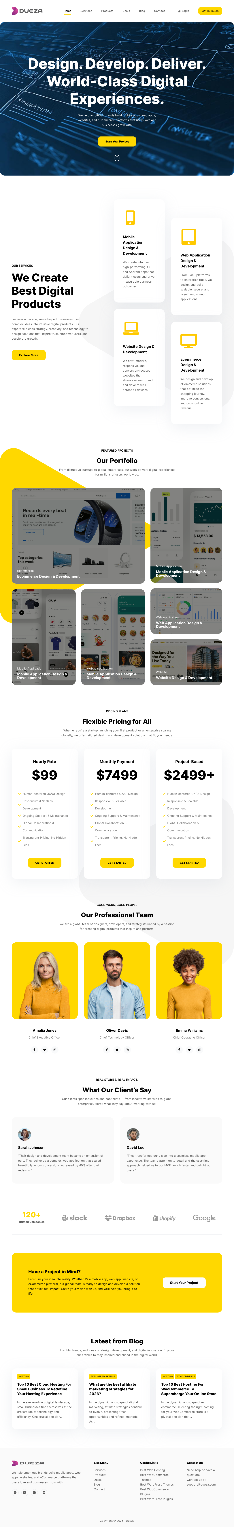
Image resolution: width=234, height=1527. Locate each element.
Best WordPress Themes (157, 1484)
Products (107, 11)
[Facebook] (15, 1492)
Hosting (24, 1376)
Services (86, 11)
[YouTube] (44, 1492)
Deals (126, 11)
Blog (142, 11)
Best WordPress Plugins (156, 1499)
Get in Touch (210, 11)
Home (67, 11)
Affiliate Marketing (103, 1376)
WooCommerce (185, 1376)
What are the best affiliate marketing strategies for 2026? (112, 1389)
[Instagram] (54, 1050)
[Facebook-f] (34, 1050)
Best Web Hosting (152, 1470)
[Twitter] (44, 1050)
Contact (159, 11)
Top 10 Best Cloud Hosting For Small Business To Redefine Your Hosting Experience (44, 1389)
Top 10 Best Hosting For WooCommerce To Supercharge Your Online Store (188, 1389)
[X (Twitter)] (24, 1492)
